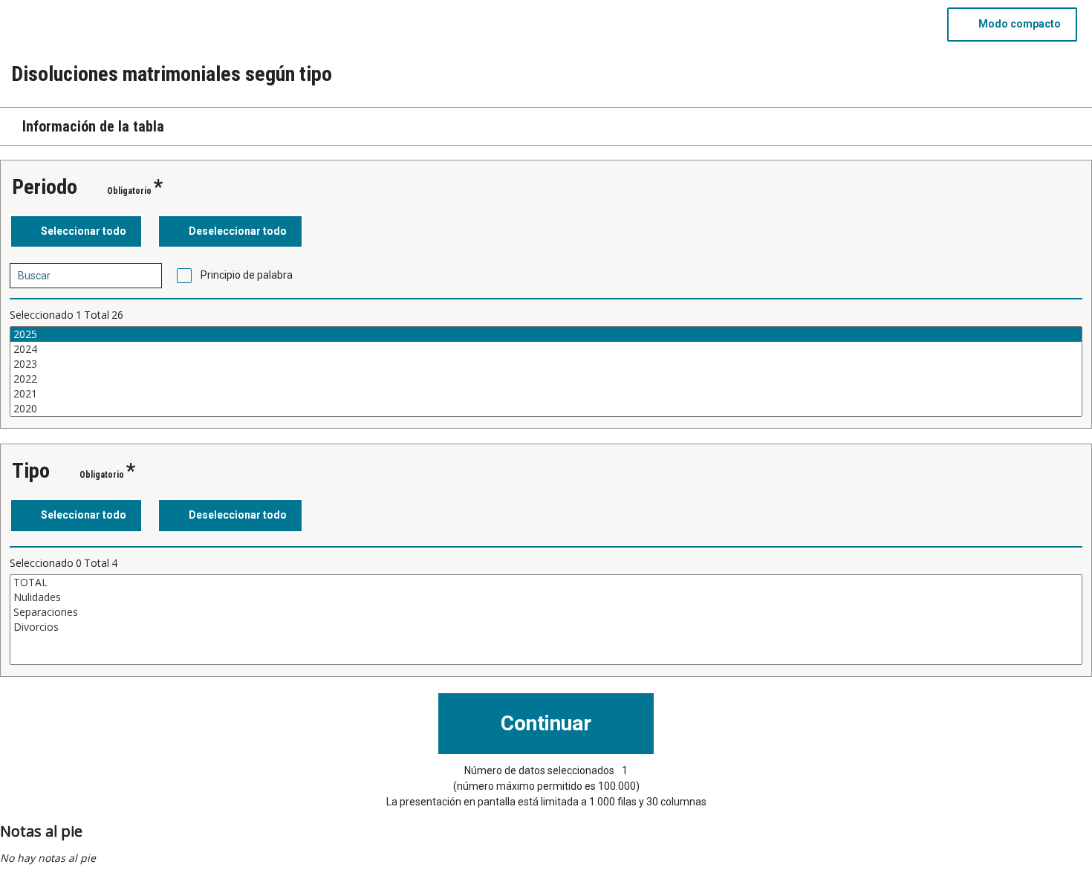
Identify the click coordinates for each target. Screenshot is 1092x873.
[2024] (546, 349)
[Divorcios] (546, 627)
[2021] (546, 393)
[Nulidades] (546, 597)
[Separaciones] (546, 612)
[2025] (546, 334)
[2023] (546, 364)
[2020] (546, 408)
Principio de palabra (247, 275)
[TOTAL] (546, 582)
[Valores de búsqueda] (145, 275)
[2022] (546, 378)
